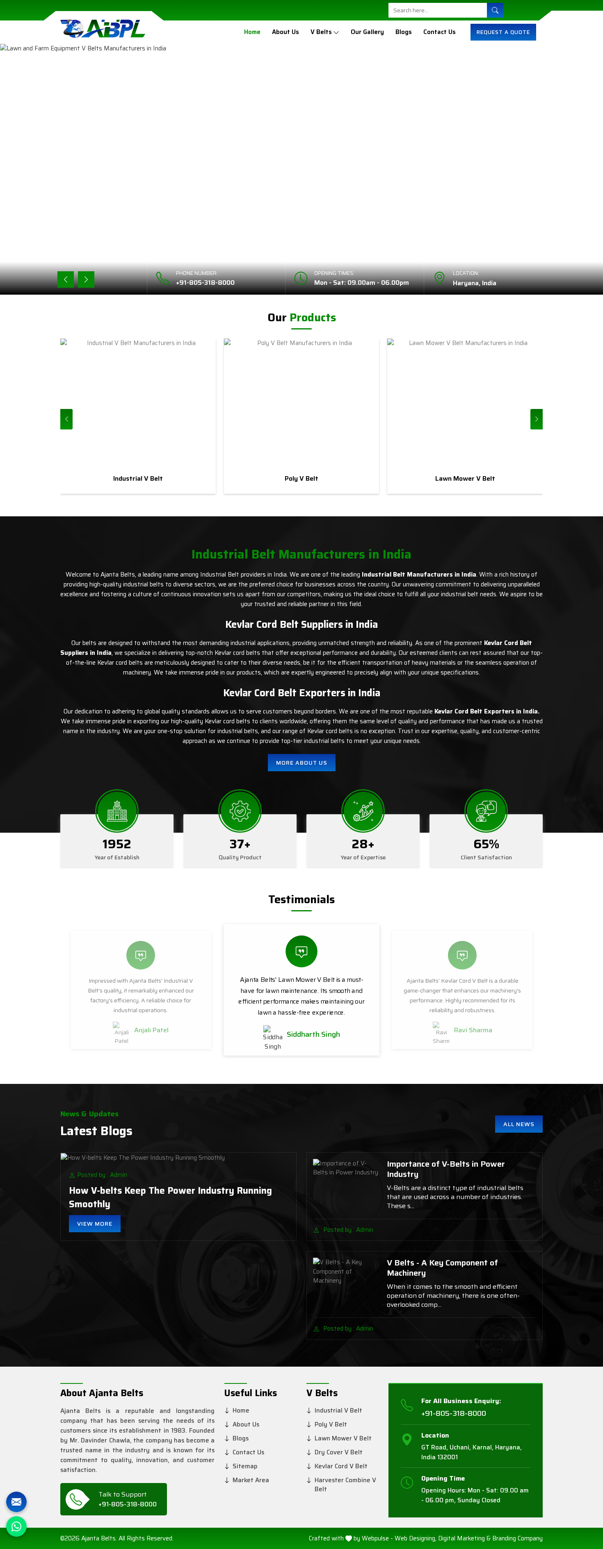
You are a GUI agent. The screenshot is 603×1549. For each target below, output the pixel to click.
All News (518, 1124)
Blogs (403, 32)
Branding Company (517, 1538)
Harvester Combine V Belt (345, 1485)
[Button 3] (336, 32)
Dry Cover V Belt (339, 1452)
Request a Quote (503, 32)
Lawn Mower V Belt (343, 1438)
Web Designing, (415, 1538)
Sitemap (245, 1466)
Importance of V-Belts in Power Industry (446, 1169)
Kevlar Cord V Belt (341, 1466)
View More (94, 1223)
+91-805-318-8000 (205, 282)
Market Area (251, 1480)
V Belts (321, 32)
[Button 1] (495, 10)
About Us (285, 32)
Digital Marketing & (464, 1538)
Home (252, 32)
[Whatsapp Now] (16, 1526)
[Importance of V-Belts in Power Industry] (346, 1183)
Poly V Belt (331, 1424)
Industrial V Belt (338, 1410)
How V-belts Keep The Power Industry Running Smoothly (170, 1197)
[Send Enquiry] (16, 1502)
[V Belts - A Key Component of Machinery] (346, 1282)
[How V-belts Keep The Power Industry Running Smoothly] (178, 1157)
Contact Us (439, 32)
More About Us (301, 762)
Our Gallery (367, 32)
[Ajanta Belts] (102, 32)
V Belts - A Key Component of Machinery (442, 1268)
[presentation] (66, 419)
